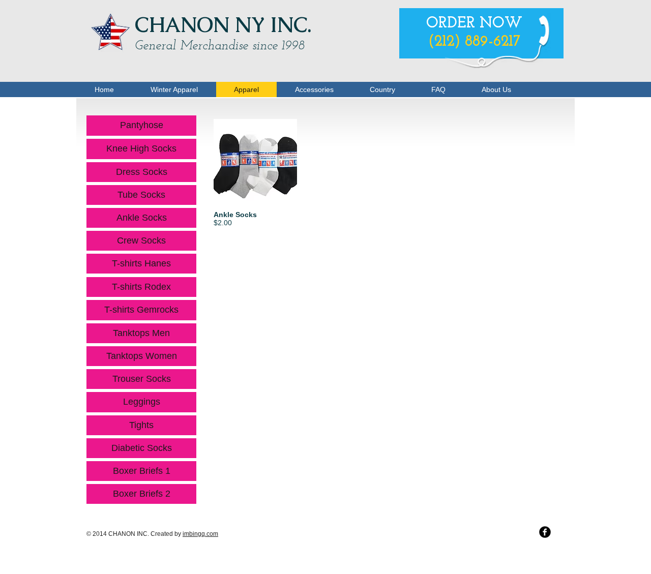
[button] (255, 184)
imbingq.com (200, 533)
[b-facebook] (545, 532)
